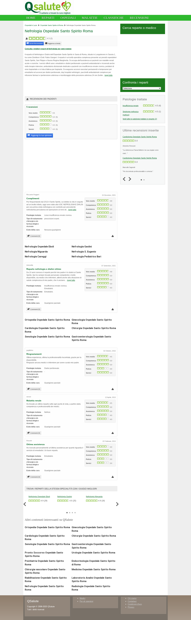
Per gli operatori (86, 601)
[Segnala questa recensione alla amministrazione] (113, 236)
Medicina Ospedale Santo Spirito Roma (93, 569)
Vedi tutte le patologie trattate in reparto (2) (140, 119)
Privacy (131, 607)
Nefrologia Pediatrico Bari (86, 256)
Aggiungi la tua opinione (41, 135)
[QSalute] (48, 14)
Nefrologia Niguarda (36, 251)
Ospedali (68, 18)
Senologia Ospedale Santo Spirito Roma (47, 336)
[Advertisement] (60, 86)
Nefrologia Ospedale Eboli (39, 246)
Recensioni (139, 18)
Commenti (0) (35, 236)
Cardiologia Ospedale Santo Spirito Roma (140, 137)
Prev (25, 504)
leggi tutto (109, 75)
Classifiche (114, 18)
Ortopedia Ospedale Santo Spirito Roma (47, 319)
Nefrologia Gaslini (82, 246)
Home (31, 18)
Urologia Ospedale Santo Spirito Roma (93, 552)
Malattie (90, 18)
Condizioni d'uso (135, 604)
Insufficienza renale (130, 106)
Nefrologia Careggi (35, 256)
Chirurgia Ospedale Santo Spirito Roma (94, 328)
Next (117, 504)
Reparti (48, 18)
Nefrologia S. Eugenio (84, 251)
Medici (82, 598)
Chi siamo (132, 598)
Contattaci (132, 601)
